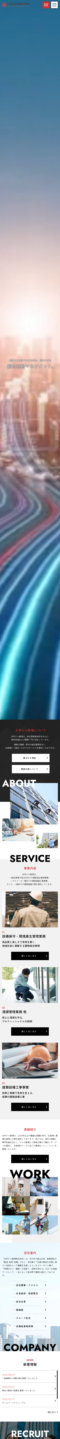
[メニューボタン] (54, 4)
